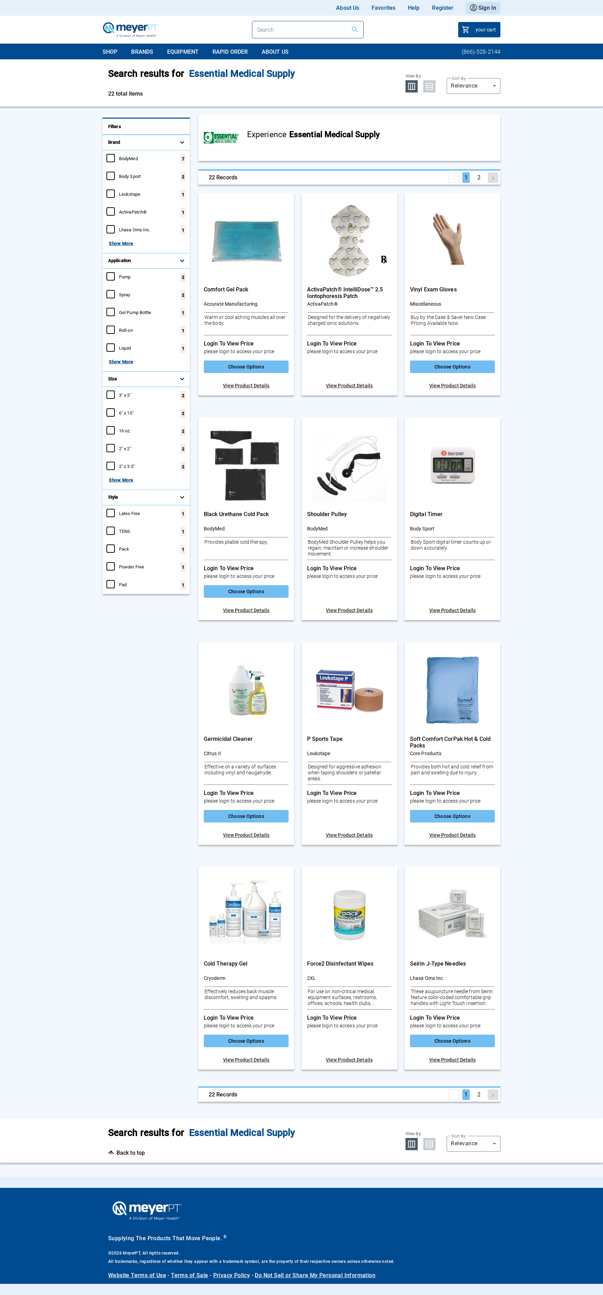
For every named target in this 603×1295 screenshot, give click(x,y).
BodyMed (128, 158)
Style (113, 497)
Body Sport (130, 176)
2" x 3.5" (127, 466)
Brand (114, 142)
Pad (123, 584)
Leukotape (129, 194)
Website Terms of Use (137, 1275)
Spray (125, 294)
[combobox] (473, 86)
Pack (124, 548)
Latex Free (129, 513)
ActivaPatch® (133, 211)
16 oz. (125, 430)
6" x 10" (126, 412)
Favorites (383, 8)
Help (413, 8)
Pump (125, 276)
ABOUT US (275, 52)
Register (442, 8)
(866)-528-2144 (481, 52)
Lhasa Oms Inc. (134, 229)
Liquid (125, 347)
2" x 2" (125, 448)
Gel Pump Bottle (135, 312)
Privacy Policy (231, 1275)
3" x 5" (125, 395)
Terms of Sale (189, 1275)
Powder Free (131, 566)
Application (119, 260)
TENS (124, 531)
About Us (347, 8)
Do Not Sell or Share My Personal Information (315, 1275)
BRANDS (142, 52)
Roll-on (126, 330)
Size (112, 378)
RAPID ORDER (230, 52)
